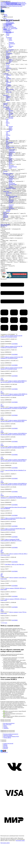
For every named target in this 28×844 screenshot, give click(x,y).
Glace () (4, 248)
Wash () (10, 259)
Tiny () (20, 258)
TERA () (14, 258)
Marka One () (13, 240)
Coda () (9, 244)
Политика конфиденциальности (10, 734)
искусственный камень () (16, 234)
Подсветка (11, 165)
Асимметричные (10, 22)
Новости (5, 744)
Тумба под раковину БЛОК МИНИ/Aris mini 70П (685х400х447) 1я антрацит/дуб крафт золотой (14, 408)
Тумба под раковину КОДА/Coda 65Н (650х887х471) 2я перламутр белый (11, 336)
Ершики (11, 206)
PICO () (8, 255)
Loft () (16, 251)
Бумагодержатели (13, 196)
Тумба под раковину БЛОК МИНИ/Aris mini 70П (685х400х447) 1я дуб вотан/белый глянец (14, 381)
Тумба (10, 38)
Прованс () (20, 260)
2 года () (5, 268)
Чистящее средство (8, 210)
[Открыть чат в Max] (1, 9)
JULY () (22, 248)
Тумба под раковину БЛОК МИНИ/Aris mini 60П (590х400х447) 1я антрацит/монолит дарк (14, 447)
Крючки (11, 207)
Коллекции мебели (8, 33)
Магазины (2, 11)
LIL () (14, 250)
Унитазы (8, 174)
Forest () (17, 247)
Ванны (5, 18)
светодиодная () (16, 229)
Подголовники (9, 142)
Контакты (5, 217)
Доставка (5, 727)
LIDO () (8, 250)
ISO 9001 (5, 745)
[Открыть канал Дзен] (5, 750)
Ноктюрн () (13, 260)
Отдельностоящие (10, 23)
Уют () (16, 262)
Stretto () (8, 258)
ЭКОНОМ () (22, 262)
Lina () (19, 250)
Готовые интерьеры (8, 31)
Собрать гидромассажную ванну (13, 4)
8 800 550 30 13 (4, 752)
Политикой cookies (20, 840)
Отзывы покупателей (8, 743)
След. (6, 622)
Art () (15, 243)
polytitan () (5, 234)
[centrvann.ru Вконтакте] (14, 779)
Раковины (8, 96)
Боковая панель (10, 129)
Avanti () (20, 243)
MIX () (16, 252)
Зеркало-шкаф (11, 61)
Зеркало (10, 59)
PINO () (20, 255)
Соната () (9, 262)
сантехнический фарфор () (15, 235)
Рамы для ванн (7, 120)
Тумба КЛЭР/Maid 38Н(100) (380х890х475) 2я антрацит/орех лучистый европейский (14, 497)
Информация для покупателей (8, 731)
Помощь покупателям (6, 721)
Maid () (22, 251)
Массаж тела (10, 156)
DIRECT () (12, 245)
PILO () (14, 255)
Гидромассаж (6, 1)
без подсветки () (6, 229)
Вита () (15, 259)
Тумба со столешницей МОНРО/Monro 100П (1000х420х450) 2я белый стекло (13, 518)
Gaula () (23, 247)
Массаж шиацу (10, 161)
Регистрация (6, 213)
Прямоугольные (9, 19)
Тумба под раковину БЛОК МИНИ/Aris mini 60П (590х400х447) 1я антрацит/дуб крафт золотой (14, 484)
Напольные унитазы (11, 176)
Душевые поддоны (8, 109)
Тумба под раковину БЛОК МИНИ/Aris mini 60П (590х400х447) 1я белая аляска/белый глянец (14, 434)
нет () (4, 231)
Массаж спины (10, 159)
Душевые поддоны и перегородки (6, 105)
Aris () (10, 243)
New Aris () (16, 254)
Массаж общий (10, 154)
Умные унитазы (11, 181)
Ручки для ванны (7, 145)
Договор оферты (7, 737)
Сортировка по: (4, 334)
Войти (4, 212)
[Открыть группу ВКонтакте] (1, 750)
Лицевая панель (11, 127)
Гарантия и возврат (7, 735)
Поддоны (11, 118)
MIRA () (10, 252)
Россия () (4, 265)
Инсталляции (12, 183)
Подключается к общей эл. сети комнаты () (12, 238)
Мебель (5, 29)
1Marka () (5, 240)
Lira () (11, 251)
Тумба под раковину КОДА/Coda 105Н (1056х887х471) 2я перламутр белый (12, 357)
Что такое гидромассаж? (11, 2)
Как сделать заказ (7, 724)
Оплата (5, 725)
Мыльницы (11, 208)
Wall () (4, 259)
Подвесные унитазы (11, 179)
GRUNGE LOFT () (13, 248)
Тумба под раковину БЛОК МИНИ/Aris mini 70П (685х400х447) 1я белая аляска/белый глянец (14, 460)
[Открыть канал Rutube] (3, 750)
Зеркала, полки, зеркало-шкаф (8, 56)
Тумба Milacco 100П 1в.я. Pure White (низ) (14, 564)
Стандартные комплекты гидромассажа (12, 151)
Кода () (21, 259)
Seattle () (14, 256)
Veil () (25, 258)
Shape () (20, 256)
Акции (5, 214)
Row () (8, 256)
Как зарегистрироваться (8, 723)
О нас (4, 219)
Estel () (12, 247)
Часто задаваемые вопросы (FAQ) (11, 736)
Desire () (21, 244)
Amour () (4, 243)
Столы (7, 66)
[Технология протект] (14, 275)
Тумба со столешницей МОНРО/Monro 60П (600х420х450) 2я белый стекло (13, 529)
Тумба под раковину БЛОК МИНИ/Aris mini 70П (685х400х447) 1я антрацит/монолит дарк (14, 394)
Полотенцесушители (11, 188)
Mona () (22, 252)
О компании (3, 741)
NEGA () (9, 254)
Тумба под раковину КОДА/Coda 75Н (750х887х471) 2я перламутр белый (11, 347)
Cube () (15, 244)
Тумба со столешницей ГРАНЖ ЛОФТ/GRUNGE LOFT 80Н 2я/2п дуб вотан (11, 540)
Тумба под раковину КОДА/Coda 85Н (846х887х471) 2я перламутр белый (11, 368)
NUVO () (23, 254)
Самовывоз (5, 728)
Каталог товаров (2, 13)
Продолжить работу (5, 842)
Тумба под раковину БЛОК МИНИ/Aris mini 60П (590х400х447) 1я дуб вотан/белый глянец (14, 421)
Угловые (8, 20)
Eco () (18, 245)
